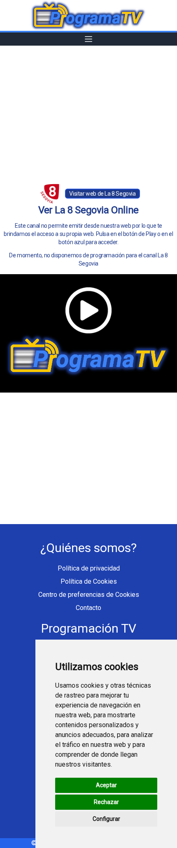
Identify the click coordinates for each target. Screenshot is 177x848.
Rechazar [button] (106, 802)
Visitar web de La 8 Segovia (102, 193)
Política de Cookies (89, 581)
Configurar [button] (106, 819)
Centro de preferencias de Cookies (88, 594)
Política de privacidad (89, 568)
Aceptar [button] (106, 785)
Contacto (88, 608)
